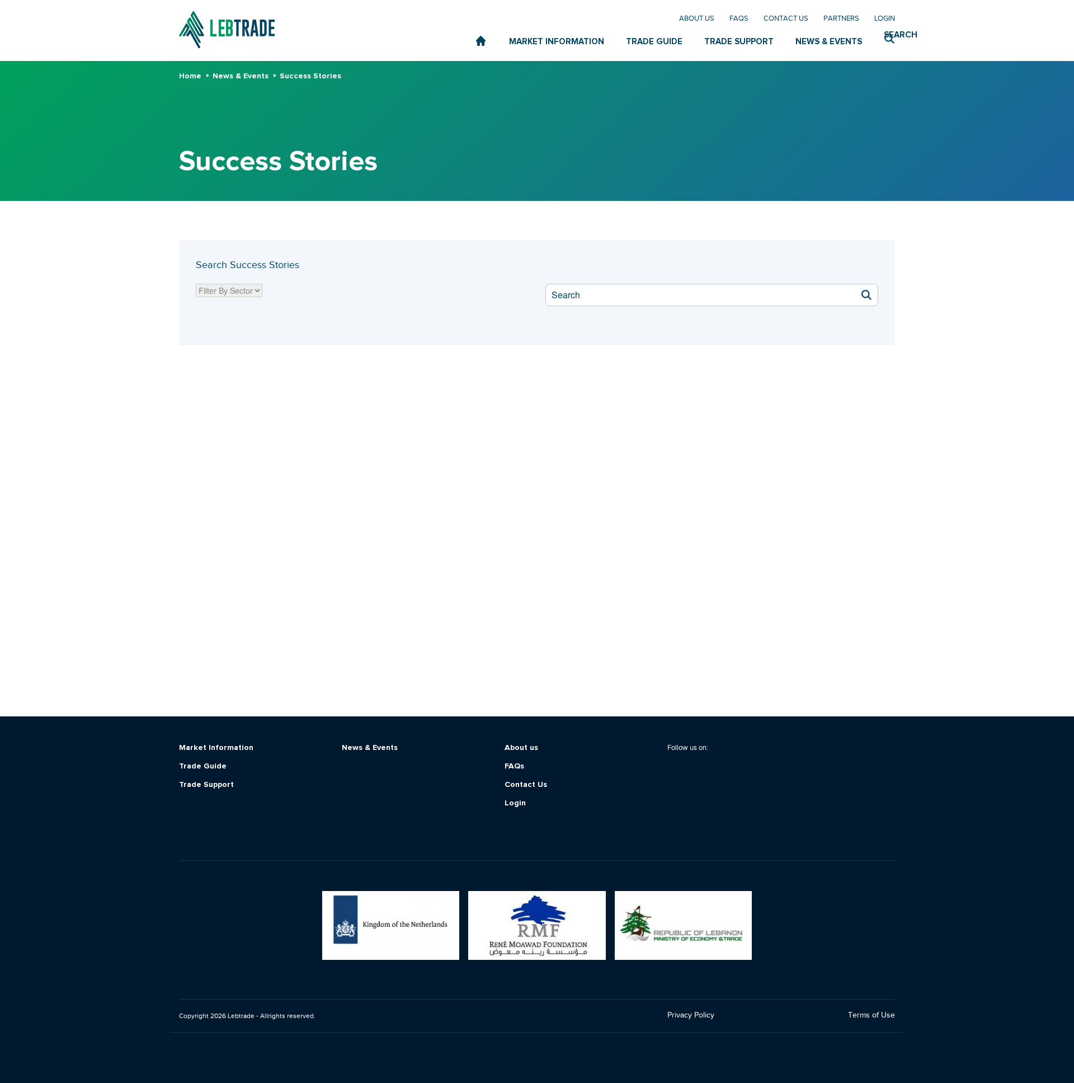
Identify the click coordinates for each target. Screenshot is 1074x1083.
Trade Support (206, 785)
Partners (841, 18)
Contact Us (786, 18)
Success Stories (310, 76)
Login (884, 18)
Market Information (216, 748)
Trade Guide (203, 766)
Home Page (481, 41)
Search (889, 35)
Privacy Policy (690, 1015)
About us (696, 18)
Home (190, 76)
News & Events (240, 76)
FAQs (738, 18)
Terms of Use (871, 1015)
